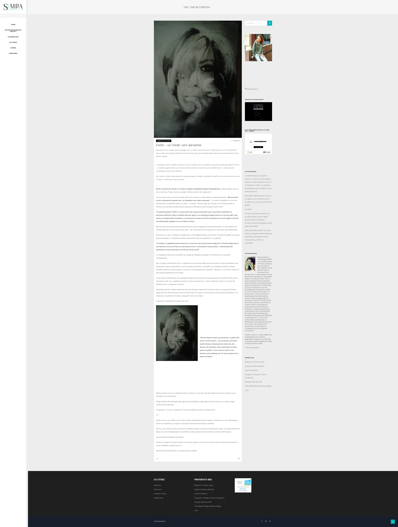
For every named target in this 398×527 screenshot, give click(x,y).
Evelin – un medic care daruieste (178, 145)
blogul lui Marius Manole (254, 366)
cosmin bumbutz (251, 370)
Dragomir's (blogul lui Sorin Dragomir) (209, 498)
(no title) (248, 209)
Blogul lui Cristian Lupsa (254, 362)
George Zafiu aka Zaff (253, 382)
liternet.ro (158, 489)
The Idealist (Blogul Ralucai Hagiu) (258, 386)
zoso (247, 390)
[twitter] (265, 521)
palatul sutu (158, 498)
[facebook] (261, 521)
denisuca (157, 485)
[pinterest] (270, 521)
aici (180, 445)
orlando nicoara (160, 493)
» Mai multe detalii (252, 347)
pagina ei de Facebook (201, 442)
